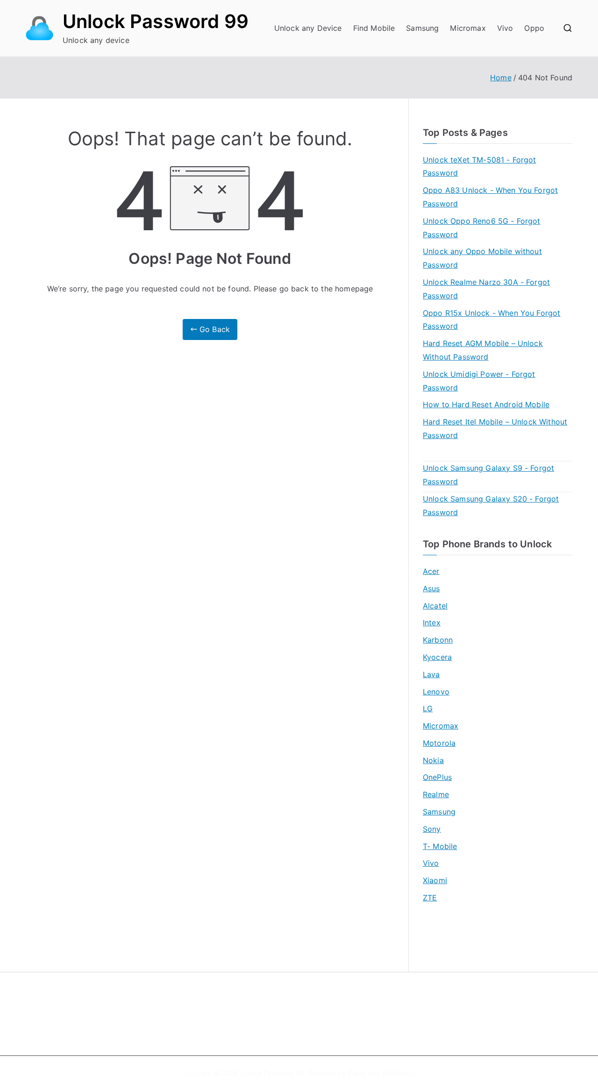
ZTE (430, 897)
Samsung (422, 28)
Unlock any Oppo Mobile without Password (482, 258)
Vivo (505, 28)
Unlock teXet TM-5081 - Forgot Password (479, 166)
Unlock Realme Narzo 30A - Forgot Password (486, 288)
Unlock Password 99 (156, 21)
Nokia (433, 760)
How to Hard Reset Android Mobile (486, 404)
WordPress (398, 1073)
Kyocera (437, 657)
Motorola (439, 743)
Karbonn (438, 639)
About (315, 1006)
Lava (431, 674)
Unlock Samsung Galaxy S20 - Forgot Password (491, 505)
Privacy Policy (328, 1022)
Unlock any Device (308, 28)
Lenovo (436, 691)
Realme (436, 794)
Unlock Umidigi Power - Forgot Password (479, 380)
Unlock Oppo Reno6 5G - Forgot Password (482, 227)
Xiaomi (435, 880)
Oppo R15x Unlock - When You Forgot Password (491, 319)
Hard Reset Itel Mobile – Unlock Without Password (495, 428)
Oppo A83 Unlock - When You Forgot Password (490, 196)
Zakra (357, 1073)
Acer (431, 571)
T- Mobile (440, 846)
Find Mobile (374, 28)
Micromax (467, 28)
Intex (432, 622)
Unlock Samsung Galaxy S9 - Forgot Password (488, 474)
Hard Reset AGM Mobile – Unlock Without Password (483, 350)
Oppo (534, 28)
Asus (431, 588)
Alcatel (435, 605)
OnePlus (437, 777)
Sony (432, 829)
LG (428, 708)
